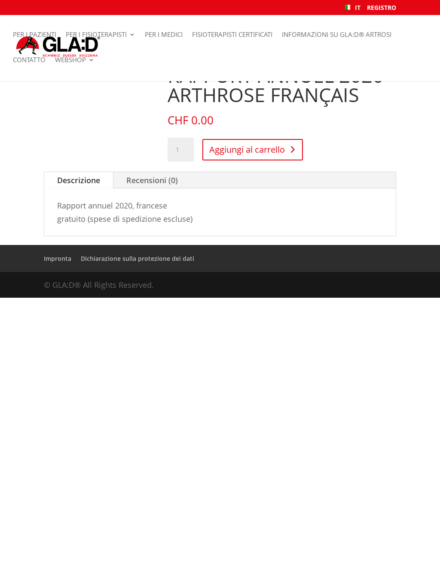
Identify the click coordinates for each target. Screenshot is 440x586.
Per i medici (164, 34)
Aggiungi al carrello (247, 149)
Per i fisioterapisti (96, 34)
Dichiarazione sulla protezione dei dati (137, 258)
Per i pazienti (34, 34)
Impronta (57, 258)
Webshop (70, 60)
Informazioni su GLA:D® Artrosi (336, 34)
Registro (381, 8)
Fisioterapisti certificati (232, 34)
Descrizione (78, 180)
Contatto (29, 60)
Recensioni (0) (152, 180)
